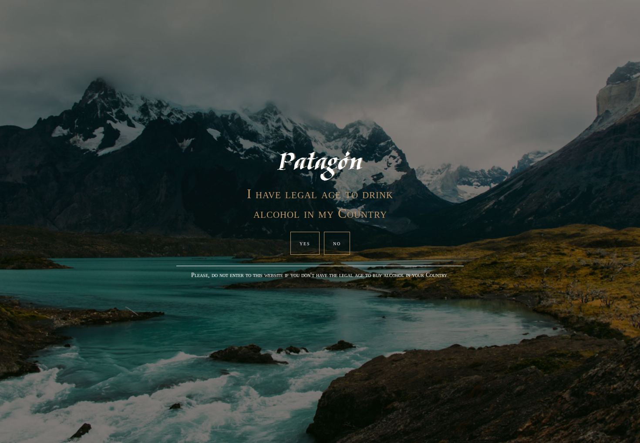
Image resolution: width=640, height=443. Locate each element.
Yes (305, 243)
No (337, 243)
